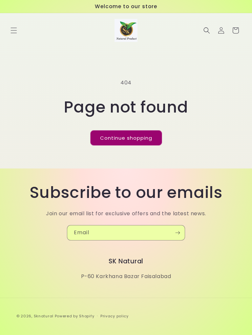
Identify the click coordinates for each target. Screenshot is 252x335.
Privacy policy (114, 316)
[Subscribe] (177, 232)
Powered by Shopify (74, 316)
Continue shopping (126, 137)
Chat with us (237, 320)
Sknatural (43, 316)
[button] (14, 30)
